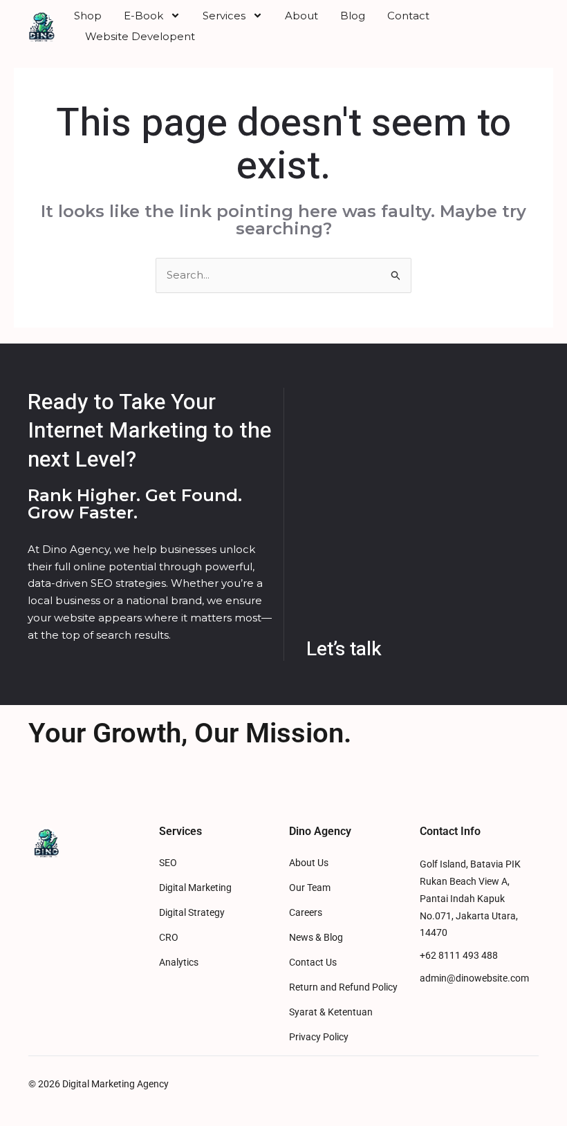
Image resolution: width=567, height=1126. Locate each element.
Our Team (310, 888)
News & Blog (316, 938)
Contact (408, 15)
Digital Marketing (195, 888)
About (301, 15)
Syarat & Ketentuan (331, 1012)
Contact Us (313, 962)
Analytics (178, 962)
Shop (88, 15)
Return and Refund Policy (343, 987)
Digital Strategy (192, 913)
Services (224, 15)
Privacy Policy (318, 1037)
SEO (168, 863)
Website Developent (140, 36)
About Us (308, 863)
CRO (168, 938)
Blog (352, 15)
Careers (305, 913)
